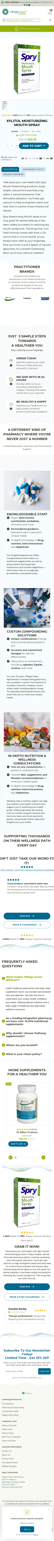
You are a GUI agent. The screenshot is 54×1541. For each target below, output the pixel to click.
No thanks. (14, 778)
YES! (14, 774)
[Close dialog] (51, 754)
